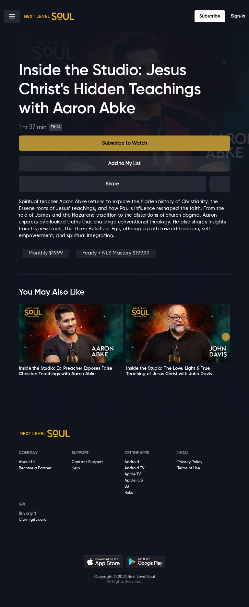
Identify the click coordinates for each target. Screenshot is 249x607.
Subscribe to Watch (124, 143)
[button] (12, 16)
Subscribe (209, 16)
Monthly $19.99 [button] (46, 253)
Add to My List (124, 163)
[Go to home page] (49, 16)
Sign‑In (238, 16)
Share (112, 183)
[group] (71, 340)
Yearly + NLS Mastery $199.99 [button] (115, 253)
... (220, 183)
